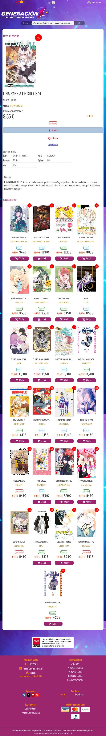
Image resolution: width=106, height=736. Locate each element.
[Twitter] (29, 695)
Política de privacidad (75, 668)
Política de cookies (75, 672)
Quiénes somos (30, 708)
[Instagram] (37, 695)
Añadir (21, 258)
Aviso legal (75, 664)
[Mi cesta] (49, 2)
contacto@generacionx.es (33, 668)
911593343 (33, 664)
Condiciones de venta (75, 680)
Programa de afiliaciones (31, 712)
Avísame (54, 130)
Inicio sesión (96, 2)
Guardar (55, 138)
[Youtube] (33, 695)
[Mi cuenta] (89, 2)
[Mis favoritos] (18, 2)
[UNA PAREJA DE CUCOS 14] (20, 64)
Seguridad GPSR (53, 144)
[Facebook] (24, 695)
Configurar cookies (75, 676)
